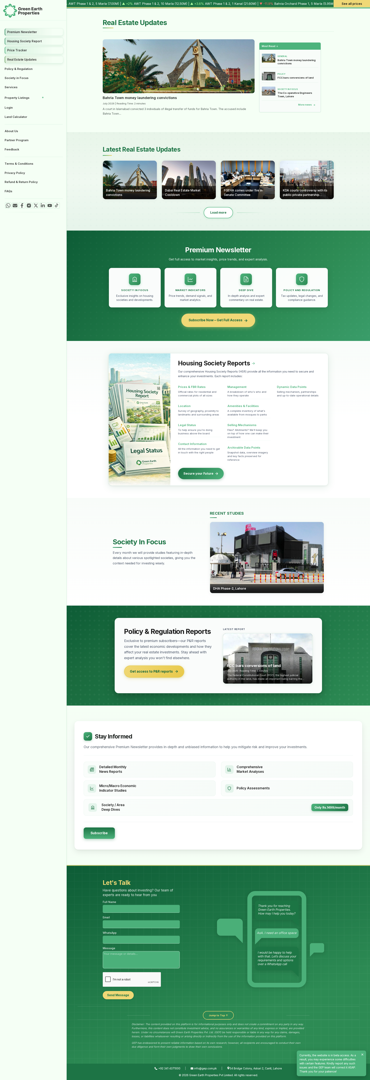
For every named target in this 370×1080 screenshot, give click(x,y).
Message (109, 948)
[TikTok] (57, 205)
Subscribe (99, 833)
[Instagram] (29, 205)
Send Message (118, 995)
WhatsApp (110, 932)
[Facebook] (22, 205)
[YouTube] (50, 205)
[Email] (15, 205)
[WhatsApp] (8, 205)
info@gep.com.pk (205, 1068)
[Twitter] (36, 205)
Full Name (109, 902)
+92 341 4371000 (169, 1068)
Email (106, 917)
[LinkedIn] (43, 205)
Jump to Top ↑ (218, 1015)
